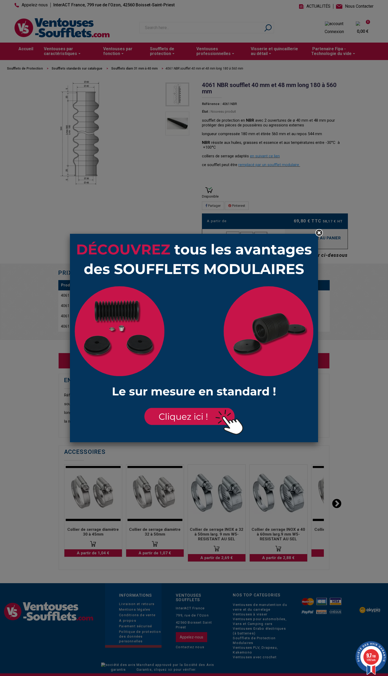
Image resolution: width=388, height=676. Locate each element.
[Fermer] (319, 232)
